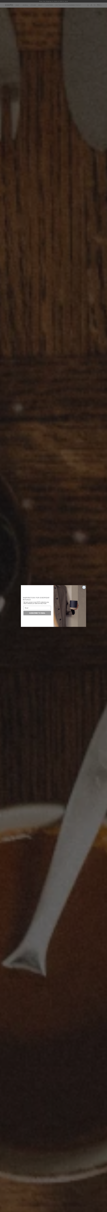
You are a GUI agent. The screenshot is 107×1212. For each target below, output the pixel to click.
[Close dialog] (84, 587)
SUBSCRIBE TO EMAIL (37, 613)
